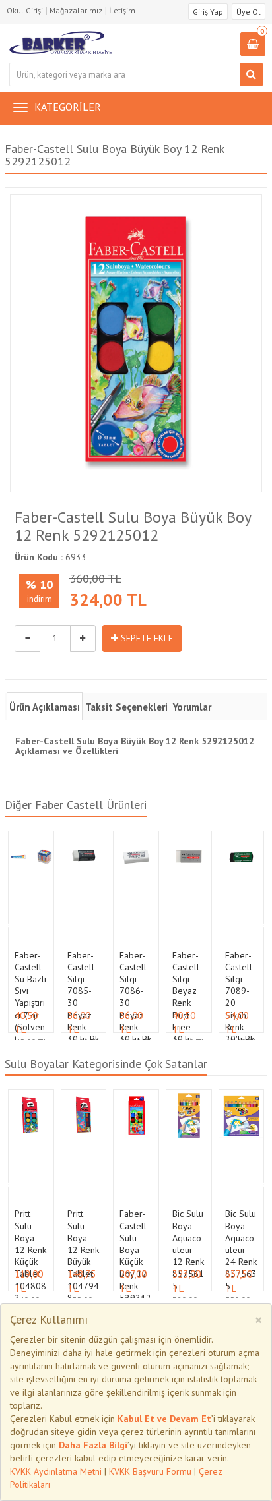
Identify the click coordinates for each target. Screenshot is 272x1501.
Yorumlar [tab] (192, 707)
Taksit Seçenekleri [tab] (126, 707)
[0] (252, 45)
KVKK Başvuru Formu (150, 1471)
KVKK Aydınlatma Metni (56, 1471)
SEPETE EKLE (145, 638)
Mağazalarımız (76, 10)
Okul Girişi (25, 10)
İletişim (122, 10)
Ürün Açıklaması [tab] (44, 707)
